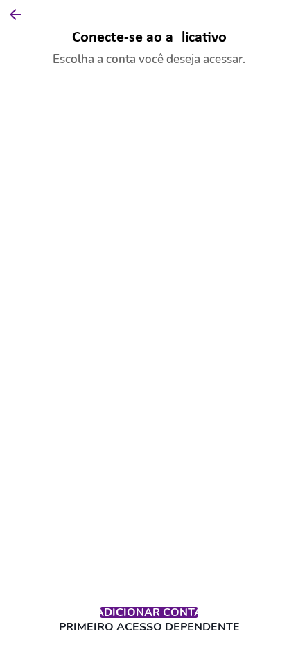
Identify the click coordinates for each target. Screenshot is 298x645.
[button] (15, 14)
